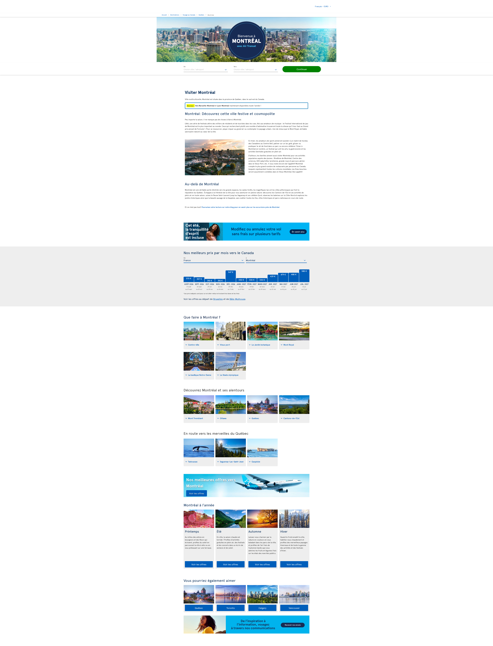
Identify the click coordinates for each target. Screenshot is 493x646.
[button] (301, 69)
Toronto (230, 607)
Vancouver (294, 607)
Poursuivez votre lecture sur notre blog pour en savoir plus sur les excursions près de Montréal (240, 207)
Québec (199, 607)
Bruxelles (218, 298)
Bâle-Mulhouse (237, 298)
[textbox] (206, 69)
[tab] (199, 335)
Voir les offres (196, 493)
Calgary (262, 607)
